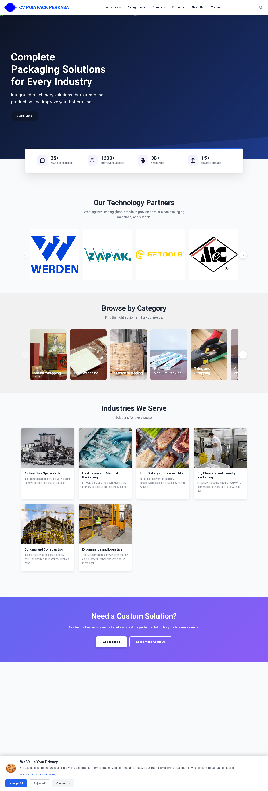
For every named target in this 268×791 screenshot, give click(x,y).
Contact (216, 7)
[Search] (260, 7)
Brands (159, 7)
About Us (197, 7)
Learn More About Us (150, 642)
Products (178, 7)
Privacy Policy (28, 774)
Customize (63, 783)
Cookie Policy (48, 774)
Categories (136, 7)
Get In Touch (111, 642)
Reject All (40, 783)
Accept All (16, 783)
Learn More (25, 115)
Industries (113, 7)
